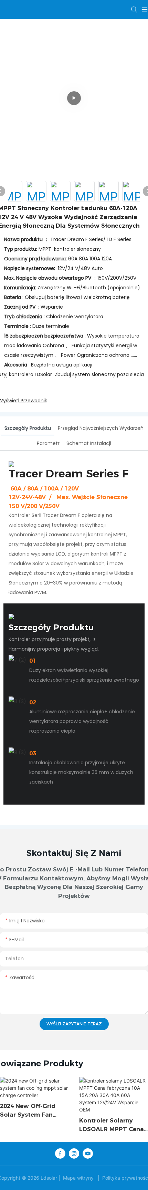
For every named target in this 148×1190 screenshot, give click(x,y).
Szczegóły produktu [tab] (27, 428)
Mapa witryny (78, 1178)
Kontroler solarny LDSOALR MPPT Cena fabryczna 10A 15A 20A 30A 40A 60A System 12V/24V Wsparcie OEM (111, 1125)
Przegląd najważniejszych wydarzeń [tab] (101, 428)
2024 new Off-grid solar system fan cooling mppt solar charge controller (29, 1111)
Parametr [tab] (48, 443)
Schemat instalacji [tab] (88, 443)
